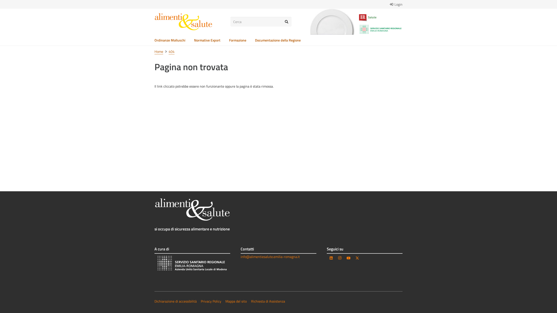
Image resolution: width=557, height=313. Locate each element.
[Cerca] (287, 22)
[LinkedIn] (331, 258)
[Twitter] (357, 258)
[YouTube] (348, 258)
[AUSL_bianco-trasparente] (192, 264)
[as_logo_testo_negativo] (192, 209)
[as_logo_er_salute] (381, 18)
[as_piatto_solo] (332, 22)
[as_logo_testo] (183, 21)
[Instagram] (340, 258)
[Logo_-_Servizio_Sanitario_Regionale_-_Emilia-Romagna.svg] (381, 29)
